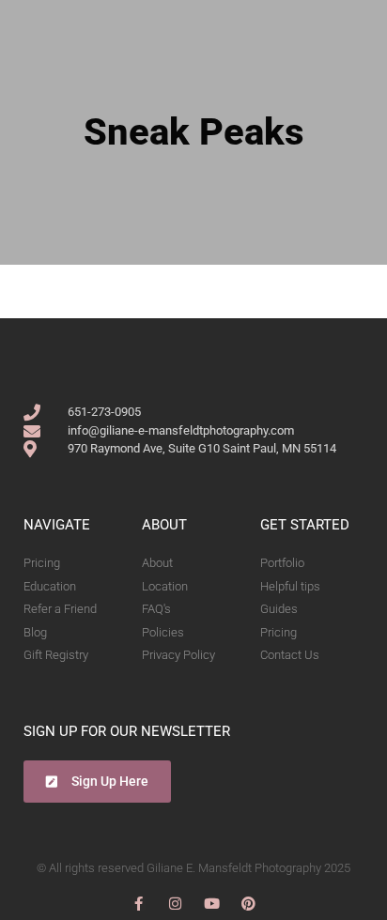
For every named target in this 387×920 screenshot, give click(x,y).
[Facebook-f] (139, 904)
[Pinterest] (248, 904)
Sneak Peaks (194, 132)
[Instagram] (175, 904)
